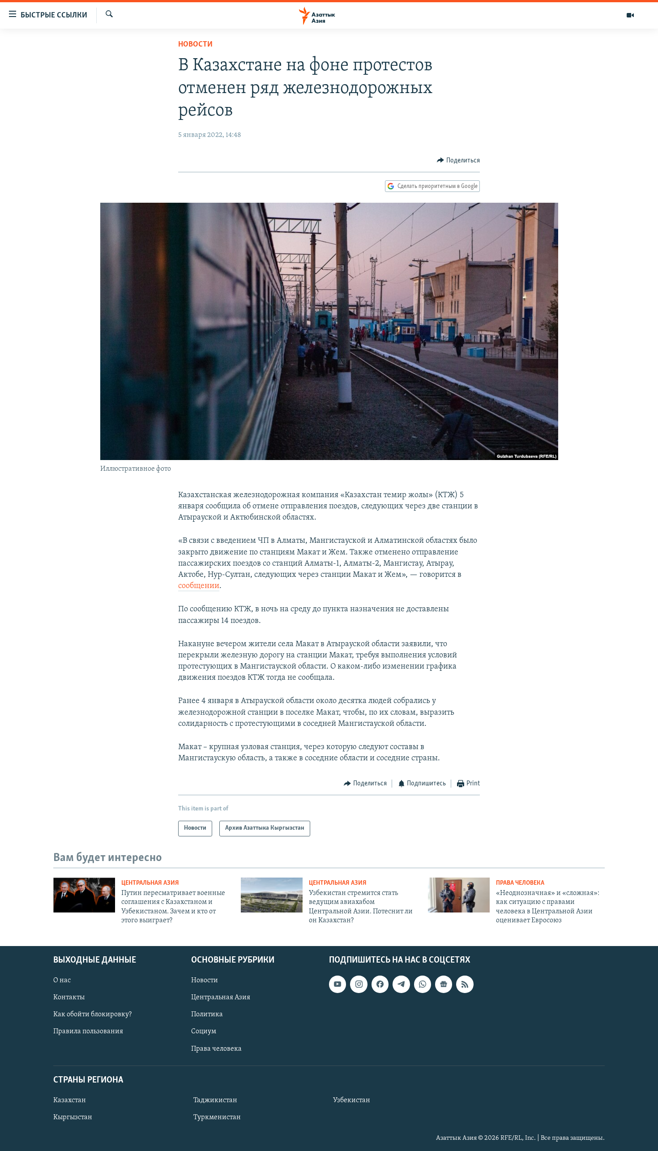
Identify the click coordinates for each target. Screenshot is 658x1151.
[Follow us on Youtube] (337, 984)
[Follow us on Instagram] (358, 984)
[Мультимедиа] (630, 15)
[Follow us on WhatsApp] (422, 984)
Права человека (520, 883)
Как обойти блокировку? (92, 1014)
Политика (207, 1014)
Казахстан (69, 1100)
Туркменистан (217, 1117)
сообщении (198, 586)
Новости (195, 45)
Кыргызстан (72, 1117)
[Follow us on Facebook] (380, 984)
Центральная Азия (150, 883)
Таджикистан (215, 1100)
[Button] (458, 160)
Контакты (69, 997)
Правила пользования (88, 1031)
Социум (203, 1031)
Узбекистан (351, 1100)
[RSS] (464, 984)
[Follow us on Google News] (443, 984)
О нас (62, 980)
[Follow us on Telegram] (401, 984)
